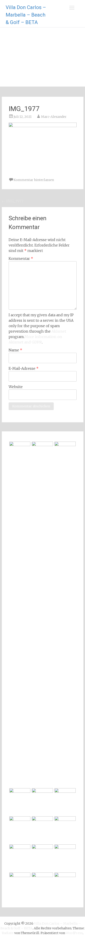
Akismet (58, 331)
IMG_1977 (12, 201)
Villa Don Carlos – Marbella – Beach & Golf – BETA (26, 15)
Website (16, 386)
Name (15, 350)
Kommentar (21, 258)
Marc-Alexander (54, 117)
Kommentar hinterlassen (34, 180)
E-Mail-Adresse (24, 368)
